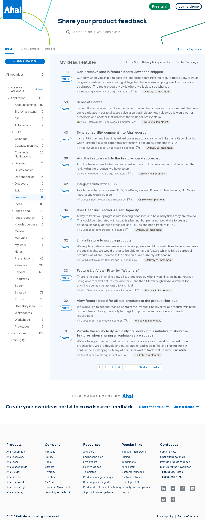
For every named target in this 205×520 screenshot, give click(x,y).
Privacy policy (165, 516)
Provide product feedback (175, 461)
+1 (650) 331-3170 (171, 477)
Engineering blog (93, 456)
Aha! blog (88, 451)
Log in (125, 492)
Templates (89, 471)
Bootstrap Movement (57, 487)
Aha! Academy (14, 492)
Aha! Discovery (15, 456)
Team (48, 461)
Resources (29, 49)
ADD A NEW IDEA (26, 61)
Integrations (129, 461)
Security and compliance (136, 487)
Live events (90, 461)
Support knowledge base (98, 492)
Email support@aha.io (173, 456)
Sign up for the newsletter (175, 466)
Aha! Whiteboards (16, 466)
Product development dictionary (102, 487)
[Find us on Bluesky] (163, 500)
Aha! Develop (14, 477)
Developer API (130, 482)
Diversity (50, 471)
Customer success (133, 471)
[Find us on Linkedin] (163, 488)
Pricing (126, 456)
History (49, 456)
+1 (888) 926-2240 (171, 471)
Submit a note (168, 451)
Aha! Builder (13, 471)
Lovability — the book (57, 492)
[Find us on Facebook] (173, 488)
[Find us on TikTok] (173, 500)
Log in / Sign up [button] (189, 49)
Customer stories (132, 477)
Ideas (9, 49)
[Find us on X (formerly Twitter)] (182, 488)
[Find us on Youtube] (192, 488)
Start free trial (154, 407)
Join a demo (186, 407)
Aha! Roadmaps (15, 451)
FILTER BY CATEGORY (17, 89)
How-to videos (92, 466)
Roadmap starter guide (96, 482)
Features (125, 91)
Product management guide (99, 477)
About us (50, 451)
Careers (49, 466)
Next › (143, 367)
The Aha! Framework (134, 451)
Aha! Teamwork (15, 482)
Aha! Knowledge (16, 487)
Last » (155, 367)
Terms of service (188, 516)
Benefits (50, 477)
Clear (39, 89)
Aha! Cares (51, 482)
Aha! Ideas (12, 461)
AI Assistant (128, 466)
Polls (50, 49)
